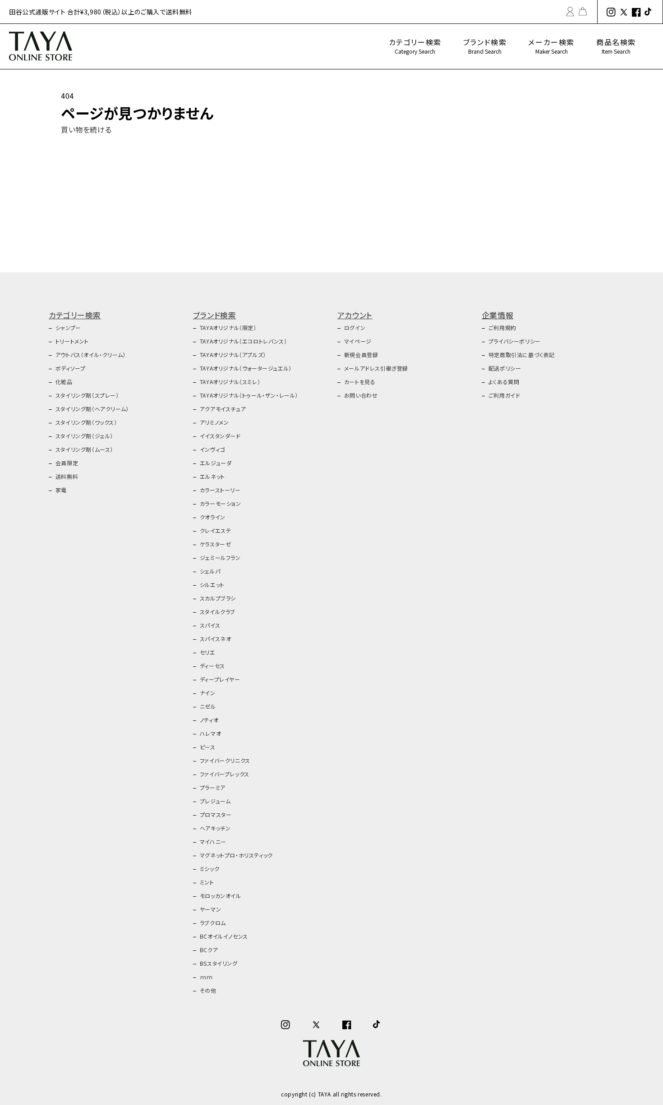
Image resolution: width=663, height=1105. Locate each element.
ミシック (209, 868)
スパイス (210, 625)
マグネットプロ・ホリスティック (236, 855)
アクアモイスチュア (223, 409)
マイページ (358, 341)
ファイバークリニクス (225, 760)
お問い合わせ (361, 395)
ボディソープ (70, 368)
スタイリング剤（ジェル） (84, 436)
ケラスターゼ (215, 544)
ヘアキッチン (215, 828)
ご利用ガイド (504, 395)
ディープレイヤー (220, 679)
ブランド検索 (485, 46)
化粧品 (64, 381)
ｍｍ (206, 977)
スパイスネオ (215, 638)
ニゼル (208, 706)
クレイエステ (215, 530)
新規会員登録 (361, 354)
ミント (207, 882)
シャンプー (68, 327)
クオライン (213, 517)
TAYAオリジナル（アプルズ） (233, 354)
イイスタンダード (220, 436)
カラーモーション (220, 503)
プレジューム (215, 801)
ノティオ (209, 720)
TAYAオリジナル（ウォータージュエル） (246, 368)
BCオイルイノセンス (224, 936)
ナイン (208, 693)
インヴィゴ (212, 449)
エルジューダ (216, 463)
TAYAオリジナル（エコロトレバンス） (243, 341)
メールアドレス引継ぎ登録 (376, 368)
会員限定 (66, 463)
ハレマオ (210, 733)
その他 (208, 990)
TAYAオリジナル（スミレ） (230, 381)
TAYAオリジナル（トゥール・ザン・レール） (249, 395)
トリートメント (72, 341)
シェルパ (210, 571)
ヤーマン (210, 909)
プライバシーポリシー (514, 341)
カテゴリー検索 (415, 46)
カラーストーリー (220, 490)
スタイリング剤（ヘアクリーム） (92, 409)
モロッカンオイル (220, 895)
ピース (208, 747)
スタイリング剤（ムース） (84, 449)
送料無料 (66, 476)
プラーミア (213, 787)
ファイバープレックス (224, 774)
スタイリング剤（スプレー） (87, 395)
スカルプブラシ (218, 598)
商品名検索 (616, 46)
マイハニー (213, 841)
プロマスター (216, 814)
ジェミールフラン (220, 557)
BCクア (209, 950)
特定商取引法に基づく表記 (521, 354)
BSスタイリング (219, 963)
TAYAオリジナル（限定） (228, 327)
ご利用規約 (502, 327)
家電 (61, 490)
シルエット (212, 584)
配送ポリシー (504, 368)
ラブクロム (213, 922)
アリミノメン (214, 422)
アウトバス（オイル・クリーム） (90, 354)
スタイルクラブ (217, 611)
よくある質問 (504, 381)
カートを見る (360, 381)
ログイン (354, 327)
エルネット (212, 476)
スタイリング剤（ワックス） (86, 422)
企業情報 (497, 315)
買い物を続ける (86, 129)
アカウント (355, 315)
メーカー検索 (551, 46)
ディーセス (212, 665)
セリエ (208, 652)
